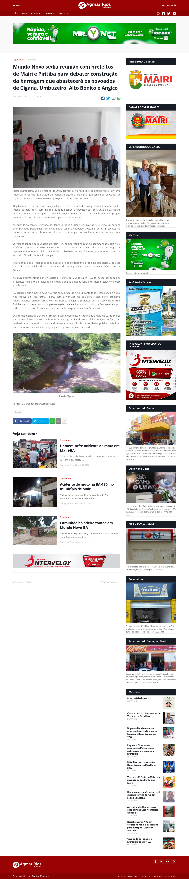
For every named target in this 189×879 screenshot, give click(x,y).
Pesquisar (167, 5)
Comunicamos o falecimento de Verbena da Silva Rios (144, 715)
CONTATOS (63, 13)
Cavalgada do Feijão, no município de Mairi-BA (139, 840)
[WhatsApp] (118, 98)
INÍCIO (16, 13)
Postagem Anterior (23, 582)
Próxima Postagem (110, 582)
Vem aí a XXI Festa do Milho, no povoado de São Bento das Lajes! (143, 780)
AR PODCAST (37, 13)
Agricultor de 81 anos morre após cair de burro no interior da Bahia (142, 810)
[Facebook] (103, 98)
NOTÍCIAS (132, 876)
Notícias (32, 59)
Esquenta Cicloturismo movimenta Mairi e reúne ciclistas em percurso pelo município (140, 749)
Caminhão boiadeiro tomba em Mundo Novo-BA (86, 525)
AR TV (24, 13)
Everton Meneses (40, 876)
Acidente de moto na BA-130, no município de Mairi (87, 486)
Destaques (65, 439)
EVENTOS (50, 13)
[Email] (113, 98)
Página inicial (19, 59)
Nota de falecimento (138, 698)
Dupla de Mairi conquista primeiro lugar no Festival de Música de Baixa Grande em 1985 (142, 732)
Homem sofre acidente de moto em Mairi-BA (90, 448)
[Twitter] (108, 98)
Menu (19, 5)
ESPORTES (145, 876)
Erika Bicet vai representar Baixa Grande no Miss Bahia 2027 (141, 765)
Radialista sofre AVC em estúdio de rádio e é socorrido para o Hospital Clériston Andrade (142, 826)
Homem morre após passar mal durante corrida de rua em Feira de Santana (143, 795)
